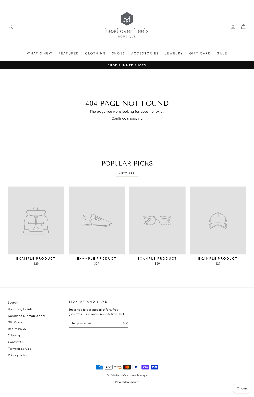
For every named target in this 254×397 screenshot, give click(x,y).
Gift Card (200, 53)
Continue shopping (127, 118)
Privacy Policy (18, 355)
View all (127, 173)
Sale (222, 53)
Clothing (95, 53)
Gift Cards (15, 322)
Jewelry (174, 53)
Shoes (118, 53)
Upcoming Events (20, 309)
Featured (69, 53)
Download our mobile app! (26, 316)
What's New (40, 53)
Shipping (14, 335)
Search (13, 302)
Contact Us (16, 342)
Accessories (145, 53)
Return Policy (17, 329)
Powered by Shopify (127, 381)
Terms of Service (19, 348)
